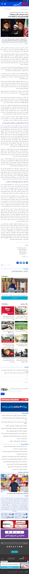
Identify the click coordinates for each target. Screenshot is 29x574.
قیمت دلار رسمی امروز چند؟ (22, 454)
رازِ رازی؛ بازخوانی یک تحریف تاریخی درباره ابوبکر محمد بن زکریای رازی (14, 456)
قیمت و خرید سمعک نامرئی (15, 509)
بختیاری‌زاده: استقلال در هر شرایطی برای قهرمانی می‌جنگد (16, 431)
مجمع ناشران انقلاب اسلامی (17, 271)
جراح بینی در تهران (24, 498)
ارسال (3, 394)
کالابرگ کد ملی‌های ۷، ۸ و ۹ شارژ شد (20, 449)
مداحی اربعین (24, 502)
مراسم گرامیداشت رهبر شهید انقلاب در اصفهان (18, 441)
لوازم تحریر (17, 498)
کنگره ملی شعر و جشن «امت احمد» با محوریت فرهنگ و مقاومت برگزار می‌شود (14, 422)
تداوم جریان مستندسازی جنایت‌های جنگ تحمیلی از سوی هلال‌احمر (15, 436)
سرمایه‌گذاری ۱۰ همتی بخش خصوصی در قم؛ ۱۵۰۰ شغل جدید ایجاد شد (14, 415)
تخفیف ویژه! (10, 567)
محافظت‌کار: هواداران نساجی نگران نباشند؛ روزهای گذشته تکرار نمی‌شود (14, 428)
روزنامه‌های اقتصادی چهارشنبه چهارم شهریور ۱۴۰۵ (17, 493)
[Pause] (3, 291)
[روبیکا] (13, 547)
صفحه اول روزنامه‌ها (23, 472)
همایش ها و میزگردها (16, 9)
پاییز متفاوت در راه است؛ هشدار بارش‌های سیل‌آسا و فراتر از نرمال (15, 461)
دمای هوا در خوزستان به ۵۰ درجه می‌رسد (19, 469)
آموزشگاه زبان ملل (24, 509)
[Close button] (28, 561)
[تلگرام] (22, 547)
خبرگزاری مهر (22, 48)
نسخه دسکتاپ (14, 551)
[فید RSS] (11, 547)
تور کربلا (10, 500)
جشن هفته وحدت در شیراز (22, 438)
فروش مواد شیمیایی (23, 504)
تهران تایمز (3, 509)
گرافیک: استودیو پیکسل (12, 571)
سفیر (2, 498)
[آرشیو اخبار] (9, 547)
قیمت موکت (16, 500)
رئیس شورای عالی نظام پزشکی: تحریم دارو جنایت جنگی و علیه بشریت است (14, 418)
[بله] (19, 547)
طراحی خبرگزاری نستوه (22, 571)
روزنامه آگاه (14, 511)
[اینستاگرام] (17, 547)
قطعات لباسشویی (5, 504)
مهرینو (7, 509)
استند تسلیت (4, 500)
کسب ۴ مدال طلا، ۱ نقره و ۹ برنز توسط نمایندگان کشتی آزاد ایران (15, 446)
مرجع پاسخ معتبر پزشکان (6, 502)
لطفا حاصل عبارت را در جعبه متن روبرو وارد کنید (19, 388)
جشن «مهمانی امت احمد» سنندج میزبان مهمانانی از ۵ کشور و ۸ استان (14, 433)
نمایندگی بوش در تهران (6, 507)
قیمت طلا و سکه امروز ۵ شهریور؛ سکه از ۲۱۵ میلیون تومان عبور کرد (14, 451)
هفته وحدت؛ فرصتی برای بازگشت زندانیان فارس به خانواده (16, 426)
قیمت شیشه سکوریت (9, 498)
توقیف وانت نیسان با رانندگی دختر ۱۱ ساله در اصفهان (17, 466)
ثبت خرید (14, 298)
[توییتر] (15, 547)
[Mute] (5, 291)
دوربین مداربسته (16, 502)
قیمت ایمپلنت (14, 504)
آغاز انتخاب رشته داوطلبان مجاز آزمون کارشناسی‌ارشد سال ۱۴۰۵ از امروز (14, 459)
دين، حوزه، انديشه (25, 9)
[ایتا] (7, 547)
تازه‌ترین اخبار (25, 413)
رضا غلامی (26, 271)
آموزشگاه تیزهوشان (23, 507)
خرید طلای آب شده (23, 500)
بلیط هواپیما (15, 507)
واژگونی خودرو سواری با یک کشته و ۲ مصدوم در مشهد (17, 464)
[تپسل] (2, 276)
